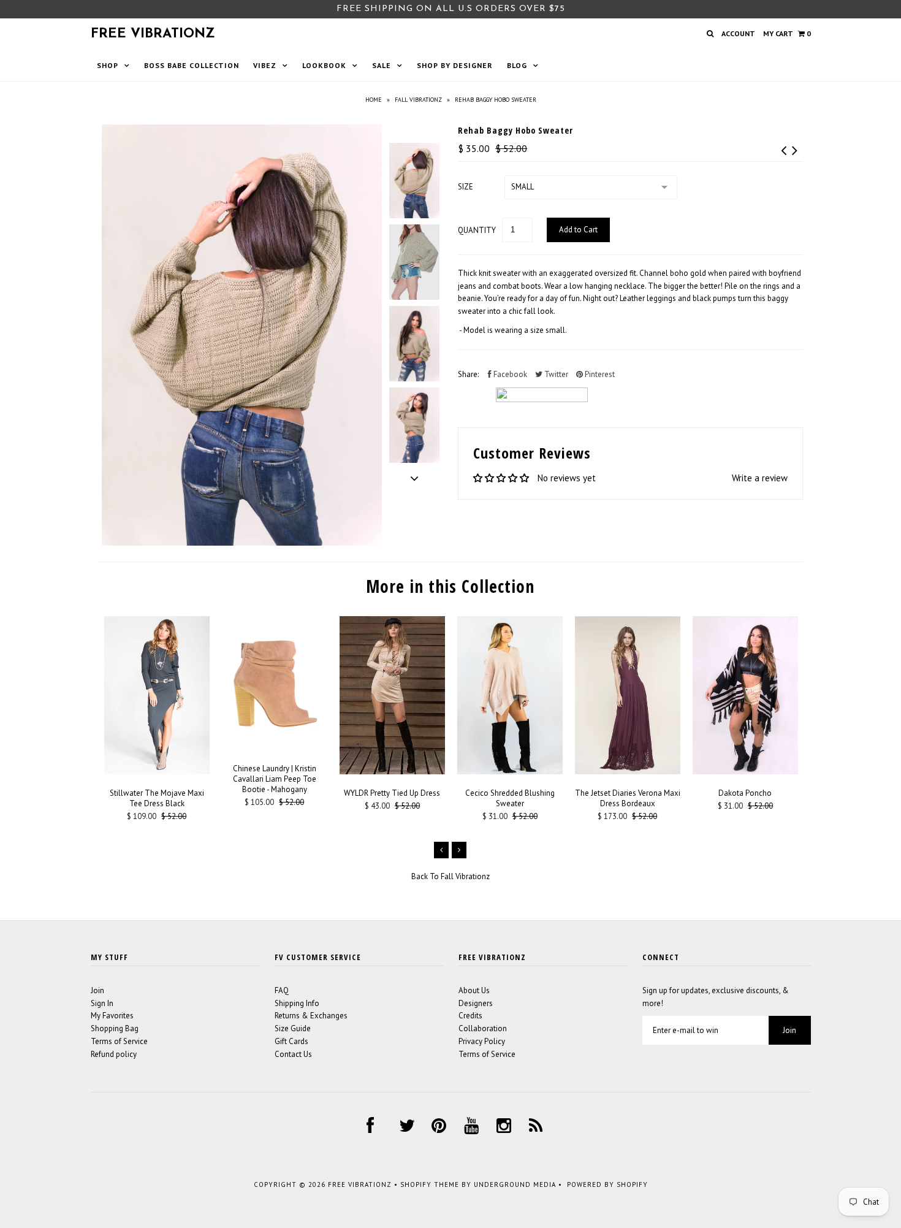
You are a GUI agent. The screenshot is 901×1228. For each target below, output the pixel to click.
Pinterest (599, 374)
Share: (468, 374)
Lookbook (324, 65)
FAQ (282, 990)
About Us (474, 990)
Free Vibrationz (153, 34)
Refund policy (114, 1054)
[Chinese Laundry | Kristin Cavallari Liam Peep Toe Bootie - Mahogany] (274, 747)
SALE (381, 65)
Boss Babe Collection (191, 65)
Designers (475, 1003)
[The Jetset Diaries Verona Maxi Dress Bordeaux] (627, 771)
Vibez (264, 65)
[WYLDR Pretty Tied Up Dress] (392, 771)
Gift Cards (291, 1041)
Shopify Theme (429, 1184)
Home (373, 100)
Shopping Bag (115, 1028)
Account (738, 33)
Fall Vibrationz (418, 100)
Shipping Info (297, 1003)
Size (465, 186)
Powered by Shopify (607, 1184)
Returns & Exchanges (311, 1015)
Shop (107, 65)
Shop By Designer (455, 65)
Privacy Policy (481, 1041)
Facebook (509, 374)
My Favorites (112, 1015)
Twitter (555, 374)
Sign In (102, 1003)
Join (97, 990)
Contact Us (293, 1054)
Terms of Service (119, 1041)
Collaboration (482, 1028)
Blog (517, 65)
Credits (470, 1015)
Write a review (760, 478)
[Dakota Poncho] (745, 771)
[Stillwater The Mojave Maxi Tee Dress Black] (157, 771)
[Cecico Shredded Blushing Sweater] (510, 771)
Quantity (477, 230)
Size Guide (293, 1028)
